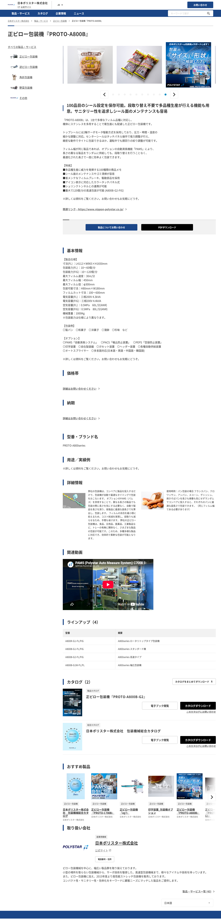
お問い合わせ (200, 4)
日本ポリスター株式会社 (116, 843)
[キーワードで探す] (208, 13)
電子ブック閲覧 (160, 706)
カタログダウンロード (198, 706)
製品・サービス (21, 13)
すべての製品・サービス (22, 47)
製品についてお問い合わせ (111, 227)
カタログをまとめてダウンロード (192, 681)
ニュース (79, 13)
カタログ (43, 13)
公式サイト (26, 7)
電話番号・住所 (104, 859)
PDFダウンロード (167, 227)
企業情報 (61, 13)
